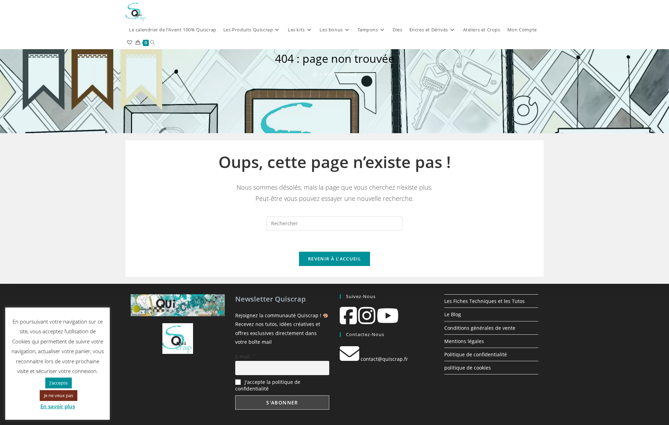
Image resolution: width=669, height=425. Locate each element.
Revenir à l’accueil (334, 259)
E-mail (242, 356)
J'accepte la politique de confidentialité (267, 385)
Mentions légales (464, 341)
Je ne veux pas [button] (58, 395)
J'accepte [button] (58, 383)
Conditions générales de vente (479, 328)
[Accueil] (315, 74)
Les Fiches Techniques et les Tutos (484, 301)
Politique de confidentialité (475, 354)
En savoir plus (57, 406)
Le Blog (452, 314)
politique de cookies (467, 367)
